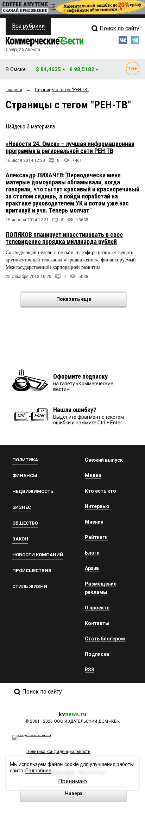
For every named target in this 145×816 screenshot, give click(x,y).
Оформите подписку (80, 376)
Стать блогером (105, 638)
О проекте (97, 608)
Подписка (97, 654)
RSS (89, 669)
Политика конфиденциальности (58, 751)
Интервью (97, 506)
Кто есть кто (100, 491)
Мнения (94, 522)
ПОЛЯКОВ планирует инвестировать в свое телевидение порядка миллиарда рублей (64, 238)
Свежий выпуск (104, 460)
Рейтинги (96, 537)
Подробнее (38, 770)
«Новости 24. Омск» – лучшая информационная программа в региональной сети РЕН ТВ (70, 147)
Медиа (93, 475)
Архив (92, 568)
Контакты (97, 623)
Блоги (92, 553)
